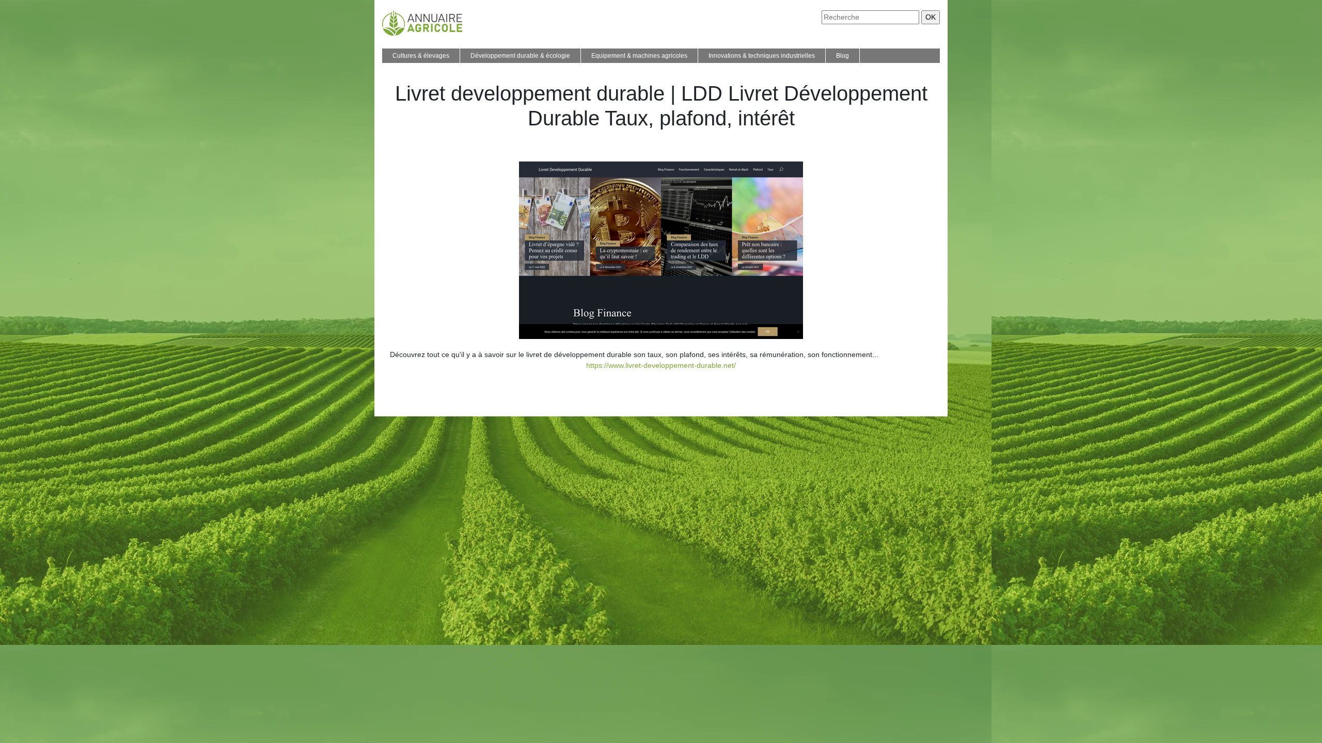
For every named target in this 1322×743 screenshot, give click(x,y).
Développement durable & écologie (520, 55)
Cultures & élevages (420, 55)
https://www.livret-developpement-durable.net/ (661, 365)
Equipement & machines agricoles (639, 55)
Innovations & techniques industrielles (762, 55)
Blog (842, 55)
